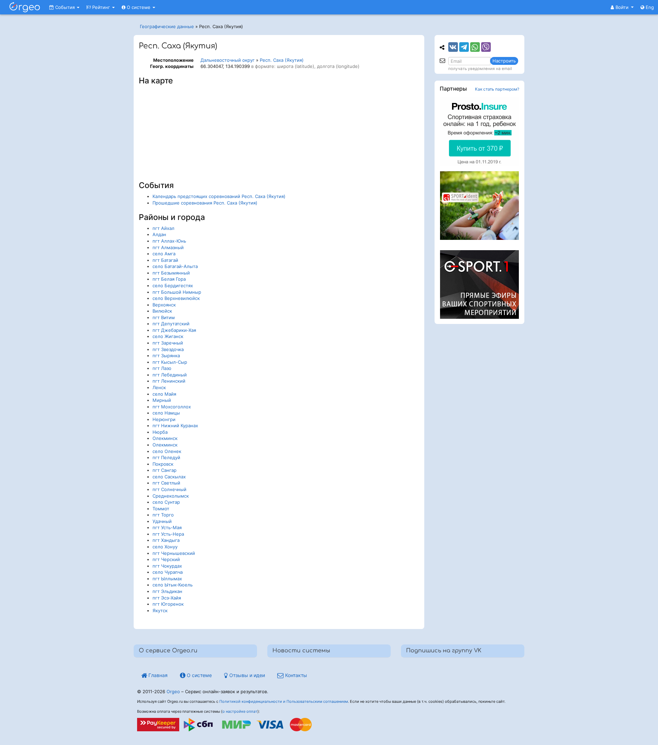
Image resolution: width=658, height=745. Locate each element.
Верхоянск (164, 304)
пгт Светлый (166, 483)
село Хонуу (165, 546)
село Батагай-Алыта (175, 266)
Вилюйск (162, 311)
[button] (622, 7)
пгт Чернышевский (174, 553)
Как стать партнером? (497, 89)
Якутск (160, 610)
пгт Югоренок (168, 604)
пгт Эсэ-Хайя (167, 598)
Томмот (161, 508)
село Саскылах (169, 476)
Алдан (159, 234)
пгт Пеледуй (166, 457)
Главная (157, 675)
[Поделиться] (453, 47)
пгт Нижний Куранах (175, 425)
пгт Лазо (162, 368)
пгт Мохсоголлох (172, 406)
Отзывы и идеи (246, 675)
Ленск (159, 387)
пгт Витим (164, 317)
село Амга (164, 253)
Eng (649, 7)
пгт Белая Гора (169, 279)
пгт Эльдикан (167, 591)
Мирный (162, 400)
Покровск (163, 464)
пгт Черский (166, 559)
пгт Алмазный (168, 247)
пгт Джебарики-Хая (174, 330)
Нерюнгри (164, 419)
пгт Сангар (164, 470)
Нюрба (160, 432)
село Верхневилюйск (176, 298)
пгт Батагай (165, 260)
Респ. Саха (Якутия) (282, 60)
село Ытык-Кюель (173, 584)
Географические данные (167, 26)
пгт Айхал (163, 228)
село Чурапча (168, 572)
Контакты (295, 675)
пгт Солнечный (169, 489)
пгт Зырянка (166, 355)
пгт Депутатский (171, 323)
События (65, 7)
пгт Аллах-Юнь (169, 241)
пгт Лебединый (170, 374)
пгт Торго (163, 514)
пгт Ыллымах (167, 578)
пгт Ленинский (169, 381)
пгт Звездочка (168, 349)
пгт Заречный (168, 343)
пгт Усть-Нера (168, 534)
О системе (138, 7)
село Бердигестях (173, 285)
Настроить (504, 60)
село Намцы (166, 413)
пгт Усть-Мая (167, 527)
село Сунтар (166, 502)
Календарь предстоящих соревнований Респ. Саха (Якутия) (219, 196)
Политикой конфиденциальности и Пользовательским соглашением (283, 701)
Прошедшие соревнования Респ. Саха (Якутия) (205, 203)
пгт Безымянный (171, 273)
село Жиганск (168, 336)
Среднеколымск (171, 496)
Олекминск (165, 438)
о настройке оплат (239, 711)
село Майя (164, 394)
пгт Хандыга (166, 540)
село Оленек (167, 451)
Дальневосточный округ (227, 60)
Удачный (162, 521)
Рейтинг (101, 7)
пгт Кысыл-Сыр (170, 362)
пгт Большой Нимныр (177, 292)
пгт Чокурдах (167, 566)
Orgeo (173, 691)
